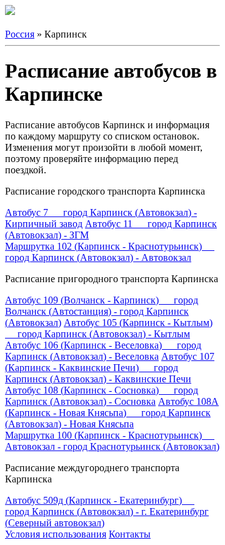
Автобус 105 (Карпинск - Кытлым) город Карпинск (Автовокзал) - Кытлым (108, 328)
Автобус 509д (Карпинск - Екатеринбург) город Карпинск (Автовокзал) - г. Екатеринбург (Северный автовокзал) (107, 511)
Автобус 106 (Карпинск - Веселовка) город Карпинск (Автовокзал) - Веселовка (103, 351)
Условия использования (55, 534)
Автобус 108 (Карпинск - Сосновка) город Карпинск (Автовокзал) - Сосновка (101, 396)
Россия (19, 34)
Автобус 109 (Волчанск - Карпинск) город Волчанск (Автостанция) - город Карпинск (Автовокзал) (101, 311)
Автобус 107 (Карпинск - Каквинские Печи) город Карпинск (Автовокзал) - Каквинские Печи (109, 367)
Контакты (130, 534)
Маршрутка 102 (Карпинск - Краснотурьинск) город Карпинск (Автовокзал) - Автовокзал (109, 252)
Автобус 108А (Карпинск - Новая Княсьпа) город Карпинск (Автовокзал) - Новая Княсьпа (112, 412)
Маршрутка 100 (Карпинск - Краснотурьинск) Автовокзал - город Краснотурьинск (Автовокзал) (112, 441)
